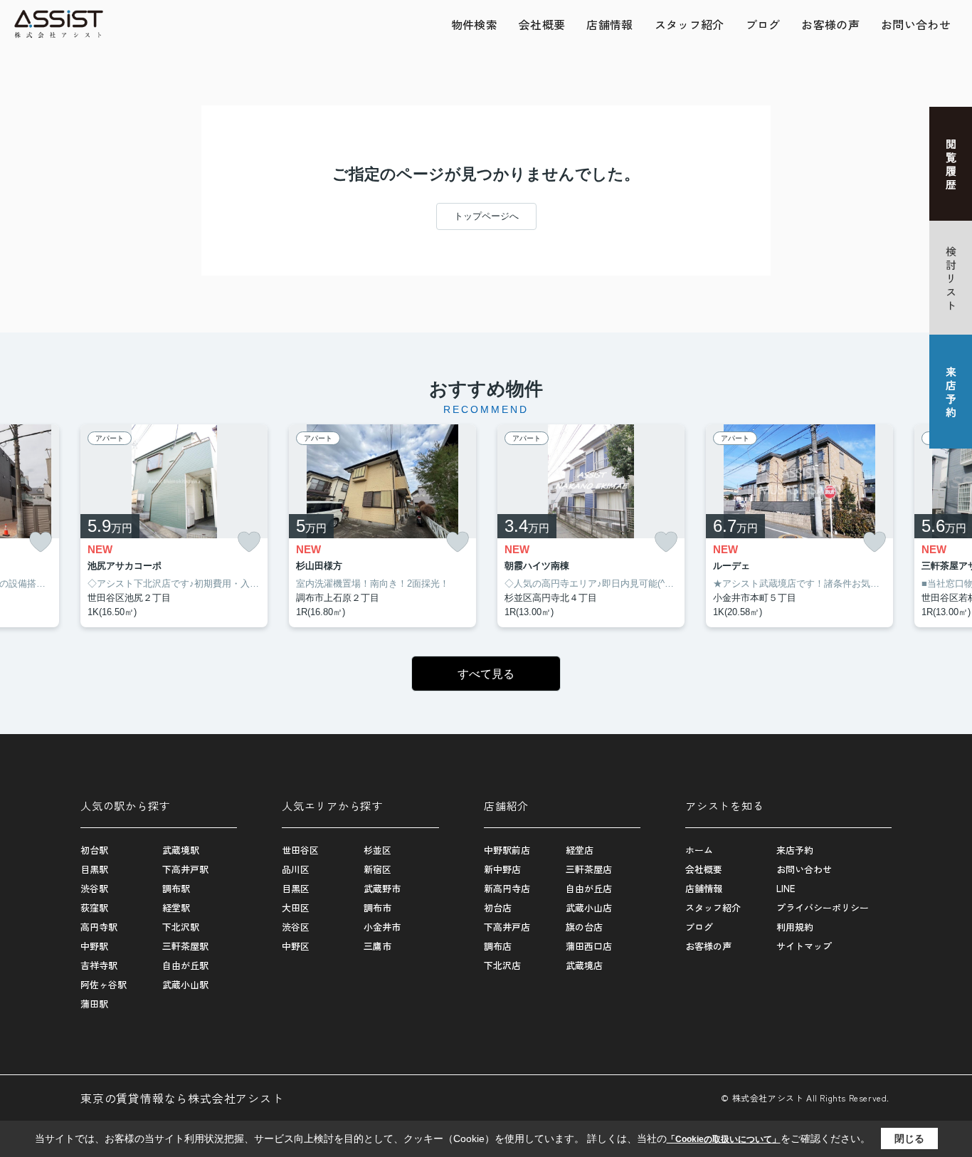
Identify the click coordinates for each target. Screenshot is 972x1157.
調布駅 (176, 888)
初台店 (498, 907)
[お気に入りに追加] (40, 542)
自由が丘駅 (185, 965)
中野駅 (94, 946)
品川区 (296, 869)
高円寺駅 (98, 926)
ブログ (763, 24)
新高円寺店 (507, 888)
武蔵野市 (382, 888)
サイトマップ (804, 946)
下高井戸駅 (185, 869)
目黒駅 (94, 869)
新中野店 (502, 869)
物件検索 (474, 24)
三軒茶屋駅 (185, 946)
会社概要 (542, 24)
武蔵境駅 (180, 850)
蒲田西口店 (589, 946)
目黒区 (296, 888)
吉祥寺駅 (98, 965)
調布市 (377, 907)
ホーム (699, 850)
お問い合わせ (916, 24)
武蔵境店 (584, 965)
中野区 (296, 946)
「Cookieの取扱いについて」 (724, 1139)
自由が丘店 (589, 888)
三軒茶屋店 (589, 869)
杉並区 (377, 850)
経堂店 (579, 850)
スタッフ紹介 (689, 24)
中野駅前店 (507, 850)
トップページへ (486, 216)
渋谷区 (296, 926)
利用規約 (794, 926)
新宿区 (377, 869)
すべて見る (486, 674)
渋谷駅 (94, 888)
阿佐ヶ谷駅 (103, 984)
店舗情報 (609, 24)
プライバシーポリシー (822, 907)
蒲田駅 (94, 1003)
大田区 (296, 907)
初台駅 (94, 850)
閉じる (909, 1138)
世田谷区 (300, 850)
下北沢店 (502, 965)
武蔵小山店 (589, 907)
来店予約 (794, 850)
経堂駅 (176, 907)
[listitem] (174, 526)
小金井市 (382, 926)
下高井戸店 (507, 926)
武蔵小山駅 (185, 984)
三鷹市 (377, 946)
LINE (785, 888)
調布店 (498, 946)
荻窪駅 (94, 907)
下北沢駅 (180, 926)
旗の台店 (584, 926)
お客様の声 (830, 24)
